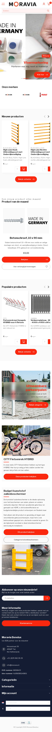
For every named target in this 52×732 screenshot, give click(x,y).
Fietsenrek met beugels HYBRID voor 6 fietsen (14, 321)
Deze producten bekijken (26, 476)
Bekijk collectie (24, 179)
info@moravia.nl (13, 665)
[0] (49, 3)
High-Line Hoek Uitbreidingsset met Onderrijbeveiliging (12, 152)
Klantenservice (26, 623)
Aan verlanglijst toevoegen (24, 266)
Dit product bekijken (26, 532)
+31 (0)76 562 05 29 (15, 658)
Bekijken (24, 259)
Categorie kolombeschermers (26, 540)
